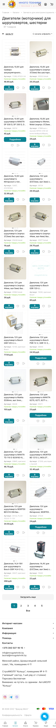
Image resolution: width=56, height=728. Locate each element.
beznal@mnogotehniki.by (14, 655)
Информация (9, 633)
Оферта (27, 715)
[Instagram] (5, 697)
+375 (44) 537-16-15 (12, 648)
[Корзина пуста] (51, 4)
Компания (7, 628)
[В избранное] (17, 87)
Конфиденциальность (12, 715)
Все (28, 610)
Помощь (6, 638)
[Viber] (17, 697)
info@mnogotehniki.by (13, 652)
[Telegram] (11, 697)
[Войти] (45, 4)
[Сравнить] (23, 87)
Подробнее (15, 139)
